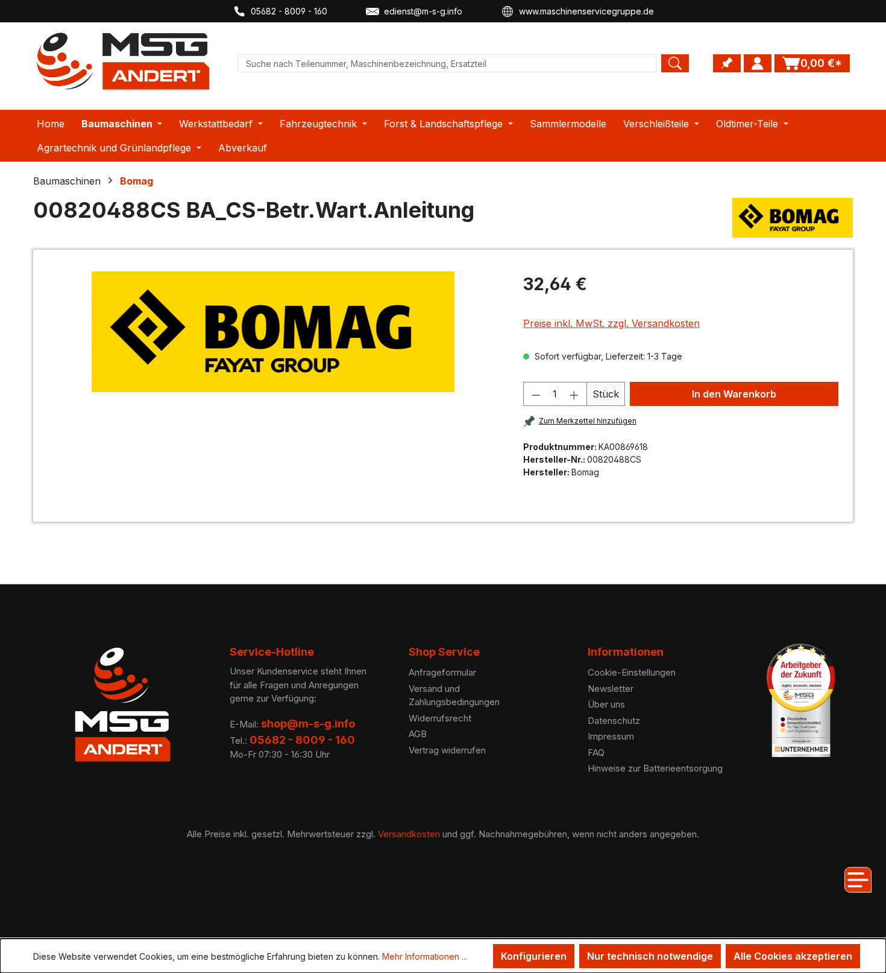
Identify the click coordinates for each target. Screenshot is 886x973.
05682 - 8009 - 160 (289, 11)
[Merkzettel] (727, 63)
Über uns (606, 704)
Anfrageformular (442, 672)
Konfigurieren (534, 956)
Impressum (611, 736)
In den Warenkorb (734, 394)
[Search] (675, 63)
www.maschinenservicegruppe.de (586, 11)
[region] (273, 331)
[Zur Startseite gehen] (123, 61)
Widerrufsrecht (440, 718)
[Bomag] (792, 218)
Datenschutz (614, 720)
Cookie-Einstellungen (632, 672)
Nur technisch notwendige (650, 956)
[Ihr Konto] (757, 63)
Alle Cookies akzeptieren (793, 956)
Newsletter (610, 688)
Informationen (626, 651)
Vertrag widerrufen (447, 750)
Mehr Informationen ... (424, 956)
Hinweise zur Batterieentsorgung (655, 768)
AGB (418, 734)
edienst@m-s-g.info (423, 11)
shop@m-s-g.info (308, 723)
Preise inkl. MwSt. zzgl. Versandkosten (611, 323)
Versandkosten (409, 834)
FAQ (596, 752)
